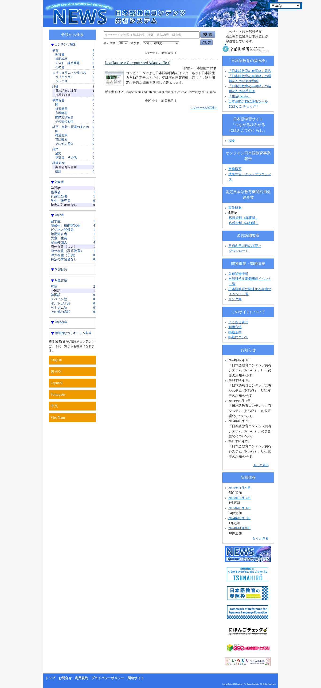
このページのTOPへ (204, 107)
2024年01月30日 (239, 528)
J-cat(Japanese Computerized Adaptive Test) (137, 63)
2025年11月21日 (239, 488)
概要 (231, 140)
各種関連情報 (237, 274)
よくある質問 (238, 322)
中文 (54, 406)
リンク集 (235, 299)
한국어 (56, 371)
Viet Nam (58, 417)
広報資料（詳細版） (243, 223)
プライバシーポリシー (107, 678)
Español (57, 383)
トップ (50, 678)
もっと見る (261, 465)
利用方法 (235, 327)
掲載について (238, 337)
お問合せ (65, 678)
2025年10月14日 (239, 498)
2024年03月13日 (239, 518)
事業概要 (235, 169)
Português (58, 394)
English (56, 360)
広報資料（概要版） (243, 218)
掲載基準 (235, 332)
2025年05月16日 (239, 508)
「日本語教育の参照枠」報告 (249, 71)
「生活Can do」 (239, 96)
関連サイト (136, 678)
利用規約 (81, 678)
